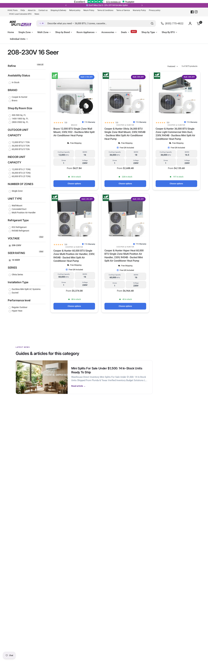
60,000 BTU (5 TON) (21, 176)
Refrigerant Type (18, 220)
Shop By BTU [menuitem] (168, 32)
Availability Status (19, 75)
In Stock (15, 82)
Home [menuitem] (11, 32)
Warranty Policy (139, 10)
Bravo (14, 100)
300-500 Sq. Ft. (18, 115)
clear (41, 237)
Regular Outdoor (19, 307)
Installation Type (18, 282)
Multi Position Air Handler (23, 212)
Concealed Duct (18, 209)
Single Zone (17, 191)
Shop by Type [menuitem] (148, 32)
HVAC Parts (13, 10)
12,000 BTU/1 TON (20, 142)
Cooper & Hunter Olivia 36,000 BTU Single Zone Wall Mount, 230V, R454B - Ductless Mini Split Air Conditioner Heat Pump (124, 133)
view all (40, 64)
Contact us (43, 10)
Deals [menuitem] (124, 32)
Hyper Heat (16, 311)
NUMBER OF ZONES (20, 184)
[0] (197, 23)
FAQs (23, 10)
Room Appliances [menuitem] (86, 32)
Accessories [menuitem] (107, 32)
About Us (31, 10)
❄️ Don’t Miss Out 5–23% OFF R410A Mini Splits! (92, 5)
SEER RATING (16, 253)
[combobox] (96, 23)
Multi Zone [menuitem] (42, 32)
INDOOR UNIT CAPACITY (16, 159)
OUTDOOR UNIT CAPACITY (18, 132)
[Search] (152, 23)
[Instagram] (196, 12)
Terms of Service (123, 10)
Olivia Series (17, 274)
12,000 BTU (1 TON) (21, 169)
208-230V (16, 245)
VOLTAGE (13, 238)
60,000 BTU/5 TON (20, 149)
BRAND (12, 90)
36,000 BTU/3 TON (20, 145)
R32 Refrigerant (19, 227)
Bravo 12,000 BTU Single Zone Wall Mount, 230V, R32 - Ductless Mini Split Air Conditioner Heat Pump (74, 132)
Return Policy (88, 10)
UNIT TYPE (15, 198)
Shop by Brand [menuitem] (62, 32)
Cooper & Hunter (19, 97)
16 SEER (15, 260)
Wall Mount (16, 205)
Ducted (14, 292)
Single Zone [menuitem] (24, 32)
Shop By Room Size (20, 108)
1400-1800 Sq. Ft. (20, 118)
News (37, 14)
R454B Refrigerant (20, 230)
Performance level (19, 300)
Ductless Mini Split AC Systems (26, 289)
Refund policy (74, 10)
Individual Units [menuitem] (17, 39)
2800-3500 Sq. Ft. (20, 122)
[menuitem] (13, 10)
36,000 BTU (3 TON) (21, 173)
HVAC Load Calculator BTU (20, 14)
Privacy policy (154, 10)
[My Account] (190, 23)
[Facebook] (192, 12)
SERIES (12, 267)
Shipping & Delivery (58, 10)
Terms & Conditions (105, 10)
